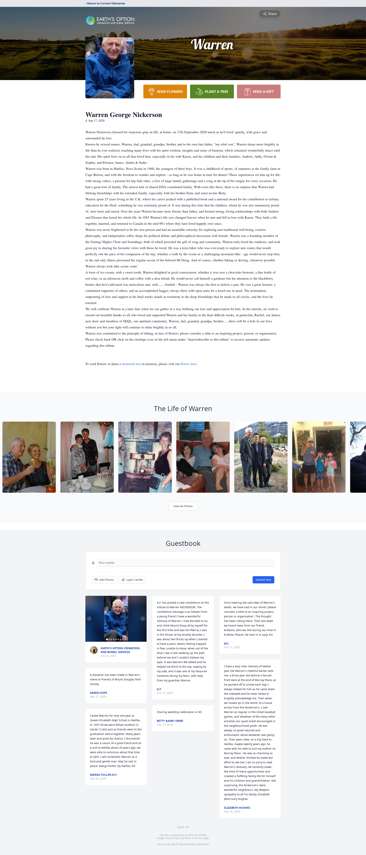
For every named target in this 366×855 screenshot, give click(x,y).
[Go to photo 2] (109, 639)
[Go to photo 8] (123, 639)
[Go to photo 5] (116, 639)
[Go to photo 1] (107, 639)
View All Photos (183, 506)
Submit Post (263, 579)
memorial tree (131, 363)
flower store (189, 363)
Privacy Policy (172, 838)
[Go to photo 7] (120, 639)
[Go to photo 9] (125, 639)
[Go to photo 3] (111, 639)
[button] (116, 619)
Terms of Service (193, 838)
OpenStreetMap (187, 844)
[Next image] (142, 618)
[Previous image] (89, 618)
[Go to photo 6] (118, 639)
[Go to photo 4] (114, 639)
